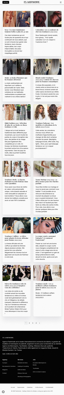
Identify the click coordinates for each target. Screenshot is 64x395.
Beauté (38, 14)
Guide (6, 62)
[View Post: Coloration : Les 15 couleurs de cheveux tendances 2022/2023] (47, 19)
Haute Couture (50, 164)
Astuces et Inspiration (42, 62)
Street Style (9, 165)
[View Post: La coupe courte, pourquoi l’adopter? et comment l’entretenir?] (47, 225)
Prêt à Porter (23, 107)
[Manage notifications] (3, 391)
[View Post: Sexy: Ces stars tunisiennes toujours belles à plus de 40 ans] (16, 19)
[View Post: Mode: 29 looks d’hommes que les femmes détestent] (16, 67)
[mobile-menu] (60, 2)
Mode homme (12, 62)
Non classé (39, 165)
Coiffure (43, 14)
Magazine (18, 14)
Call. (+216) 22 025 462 (10, 354)
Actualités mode (10, 14)
